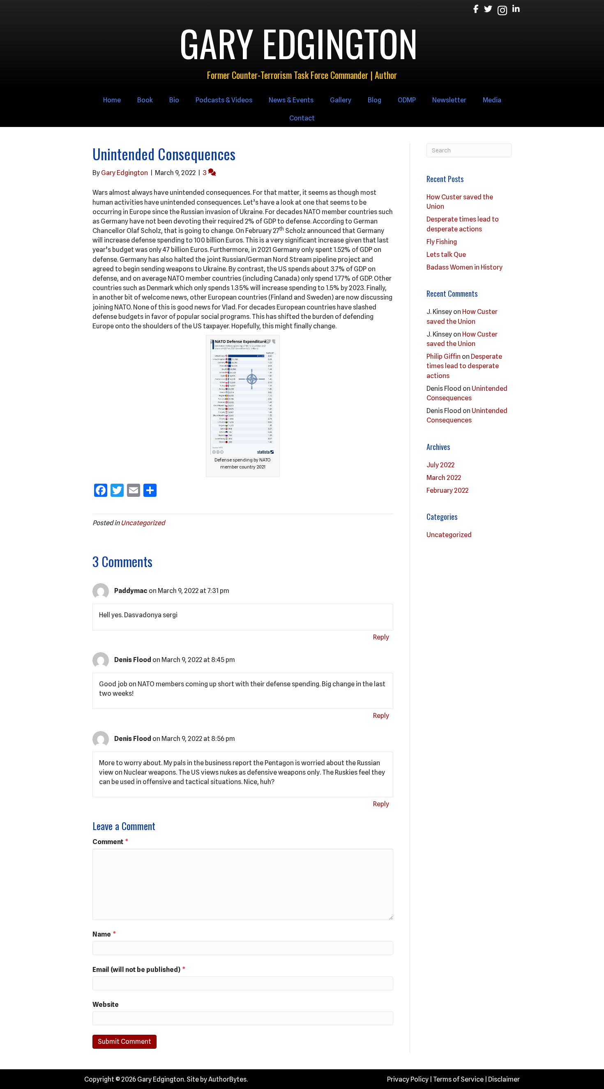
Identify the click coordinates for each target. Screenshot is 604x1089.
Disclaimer (504, 1079)
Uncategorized (143, 523)
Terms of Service (458, 1079)
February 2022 (447, 490)
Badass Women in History (464, 267)
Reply (381, 637)
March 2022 (443, 478)
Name (104, 934)
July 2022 (440, 465)
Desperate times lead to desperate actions (464, 366)
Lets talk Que (446, 254)
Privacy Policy (408, 1079)
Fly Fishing (441, 242)
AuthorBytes (227, 1079)
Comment (110, 842)
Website (105, 1004)
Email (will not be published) (139, 970)
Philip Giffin (443, 356)
